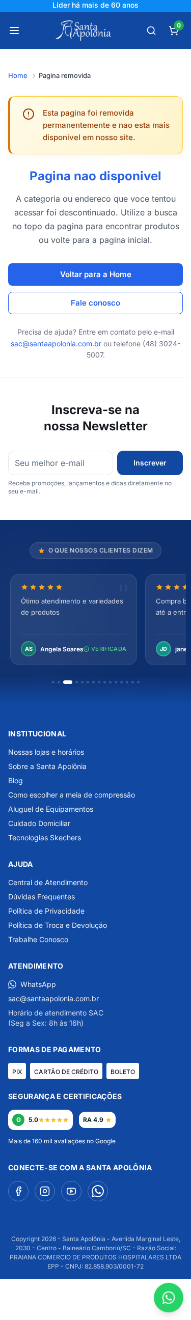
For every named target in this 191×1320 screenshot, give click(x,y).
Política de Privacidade (46, 910)
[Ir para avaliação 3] (67, 682)
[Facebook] (18, 1191)
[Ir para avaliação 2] (59, 682)
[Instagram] (45, 1191)
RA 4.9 (93, 1119)
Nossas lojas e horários (46, 752)
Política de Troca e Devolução (57, 925)
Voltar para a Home (95, 274)
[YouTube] (71, 1191)
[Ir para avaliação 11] (116, 682)
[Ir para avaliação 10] (110, 682)
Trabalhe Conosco (38, 939)
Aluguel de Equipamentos (50, 809)
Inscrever (150, 462)
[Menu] (14, 30)
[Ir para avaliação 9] (104, 682)
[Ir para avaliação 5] (82, 682)
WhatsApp (38, 984)
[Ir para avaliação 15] (138, 682)
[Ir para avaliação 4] (76, 682)
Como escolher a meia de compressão (71, 794)
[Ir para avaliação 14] (132, 682)
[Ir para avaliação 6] (88, 682)
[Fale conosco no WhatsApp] (168, 1297)
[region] (95, 620)
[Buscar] (151, 30)
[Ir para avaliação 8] (99, 682)
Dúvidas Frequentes (41, 896)
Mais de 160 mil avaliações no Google (62, 1141)
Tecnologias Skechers (44, 837)
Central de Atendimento (48, 882)
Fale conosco (95, 303)
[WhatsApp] (98, 1191)
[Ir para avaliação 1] (53, 682)
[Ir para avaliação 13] (127, 682)
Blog (15, 780)
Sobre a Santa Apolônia (47, 766)
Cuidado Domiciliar (39, 823)
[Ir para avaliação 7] (93, 682)
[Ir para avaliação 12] (121, 682)
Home (18, 75)
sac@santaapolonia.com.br (56, 343)
